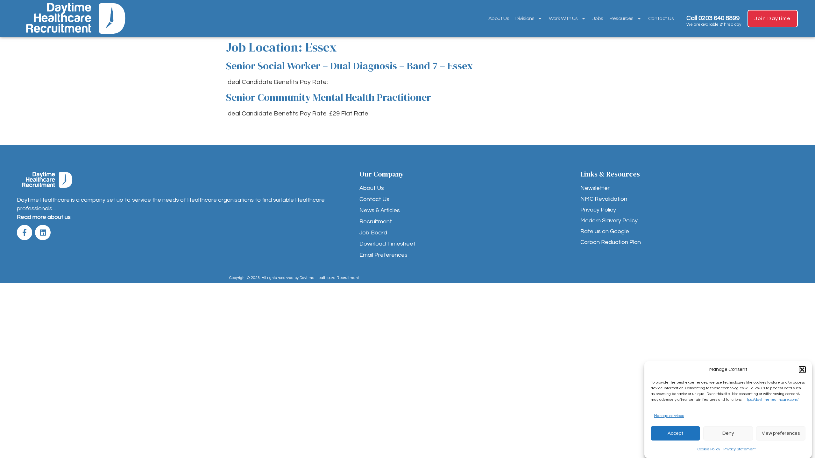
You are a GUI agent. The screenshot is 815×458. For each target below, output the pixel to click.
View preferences (781, 433)
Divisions (524, 18)
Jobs (597, 18)
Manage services (669, 416)
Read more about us (44, 217)
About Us (498, 18)
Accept (675, 433)
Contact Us (661, 18)
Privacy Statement (739, 449)
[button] (802, 369)
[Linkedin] (42, 232)
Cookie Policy (709, 449)
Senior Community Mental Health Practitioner (328, 97)
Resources (622, 18)
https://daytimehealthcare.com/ (770, 400)
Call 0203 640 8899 (713, 18)
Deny (728, 433)
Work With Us (563, 18)
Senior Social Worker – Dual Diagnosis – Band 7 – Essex (349, 66)
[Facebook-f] (24, 232)
